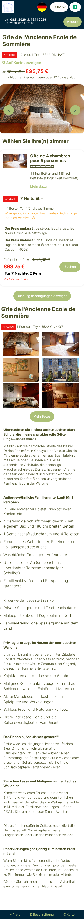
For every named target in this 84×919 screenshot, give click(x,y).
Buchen (70, 267)
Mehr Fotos (42, 416)
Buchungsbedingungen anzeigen (42, 296)
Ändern (72, 22)
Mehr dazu (38, 186)
